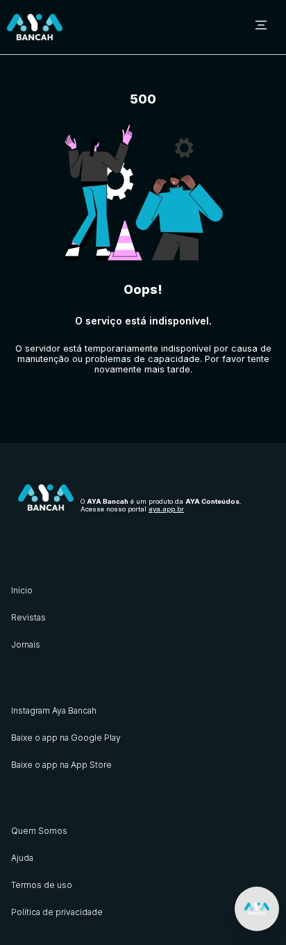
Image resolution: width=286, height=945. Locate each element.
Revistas (28, 617)
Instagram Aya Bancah (53, 710)
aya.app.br (166, 509)
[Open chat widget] (257, 909)
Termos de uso (41, 885)
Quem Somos (39, 830)
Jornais (25, 644)
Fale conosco (145, 408)
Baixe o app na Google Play (66, 737)
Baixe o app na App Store (61, 764)
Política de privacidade (57, 912)
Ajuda (22, 858)
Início (22, 590)
